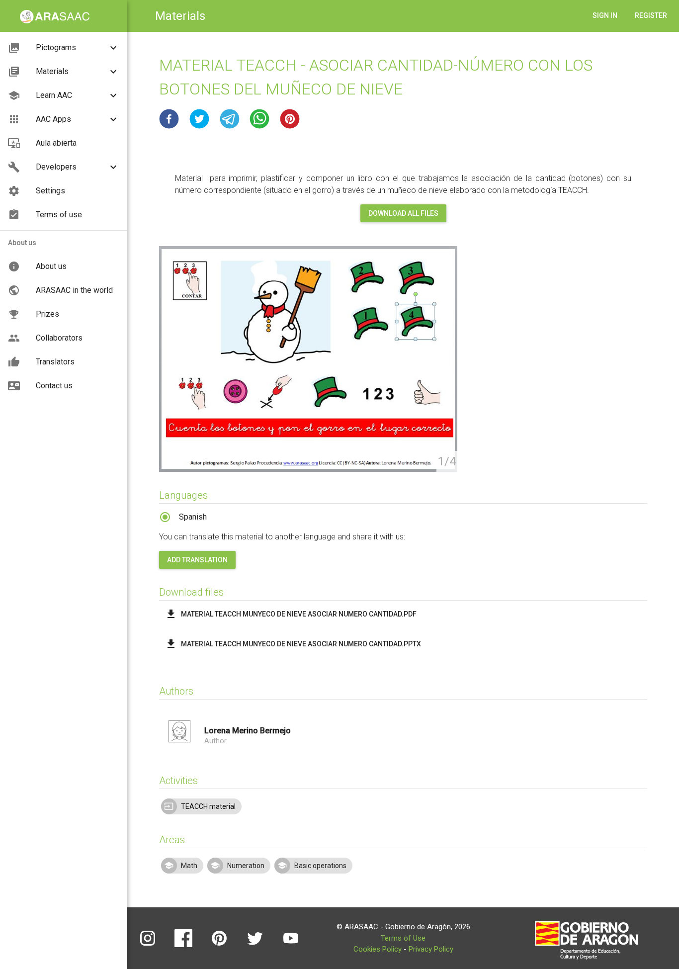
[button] (169, 119)
